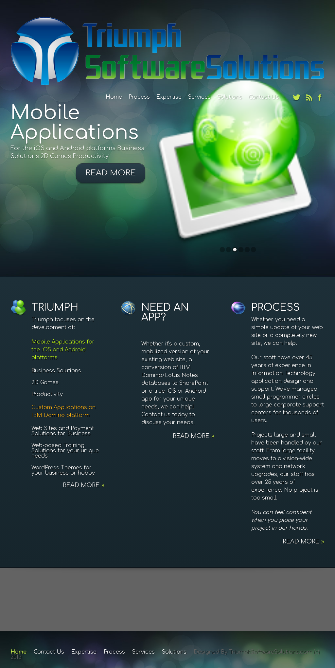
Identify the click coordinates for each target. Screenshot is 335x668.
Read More (110, 172)
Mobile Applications (74, 123)
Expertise (169, 97)
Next (310, 137)
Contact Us (263, 97)
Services (199, 97)
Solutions (229, 97)
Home (114, 97)
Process (139, 97)
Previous (24, 137)
